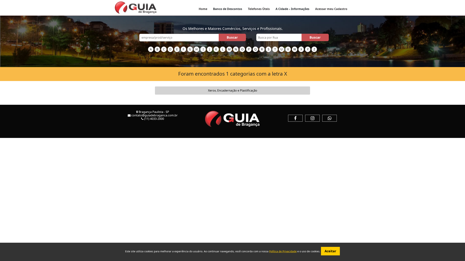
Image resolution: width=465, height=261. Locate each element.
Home (203, 9)
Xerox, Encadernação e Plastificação (232, 90)
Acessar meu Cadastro (331, 9)
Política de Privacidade (283, 251)
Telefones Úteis (259, 9)
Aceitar (330, 251)
